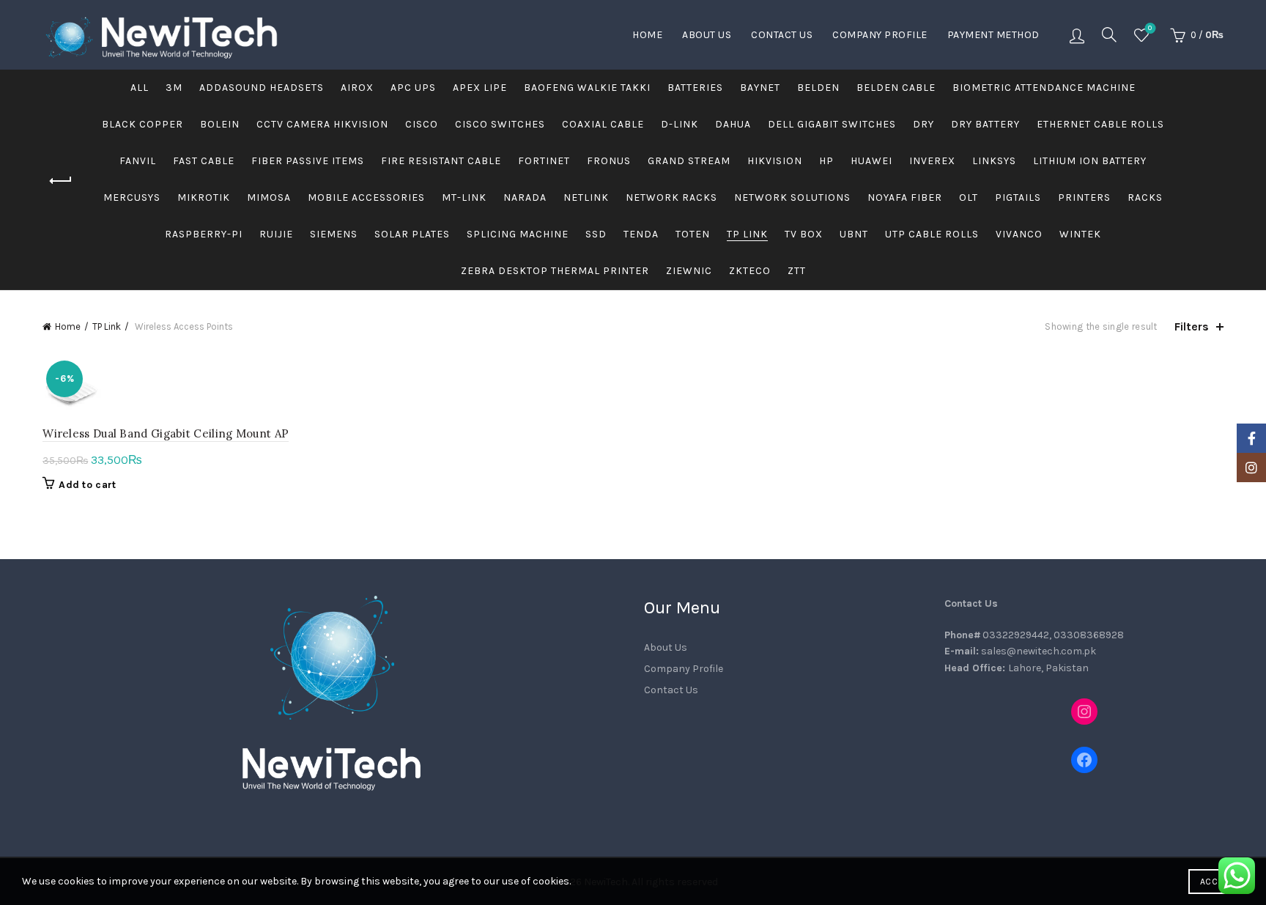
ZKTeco (750, 271)
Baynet (760, 87)
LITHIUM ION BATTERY (1090, 161)
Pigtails (1018, 197)
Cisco (421, 124)
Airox (357, 87)
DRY (923, 124)
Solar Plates (412, 234)
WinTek (1080, 234)
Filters (1191, 326)
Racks (1145, 197)
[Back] (60, 181)
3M (174, 87)
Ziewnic (689, 271)
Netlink (586, 197)
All (139, 87)
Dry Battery (985, 124)
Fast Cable (203, 161)
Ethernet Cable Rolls (1100, 124)
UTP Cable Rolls (932, 234)
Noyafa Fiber (904, 197)
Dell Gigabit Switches (832, 124)
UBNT (854, 234)
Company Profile (880, 35)
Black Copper (142, 124)
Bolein (220, 124)
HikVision (774, 161)
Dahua (733, 124)
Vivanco (1019, 234)
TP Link (747, 234)
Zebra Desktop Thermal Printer (555, 271)
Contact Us (781, 35)
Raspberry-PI (204, 234)
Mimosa (269, 197)
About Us (706, 35)
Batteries (695, 87)
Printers (1084, 197)
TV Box (804, 234)
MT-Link (464, 197)
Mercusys (131, 197)
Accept (1216, 881)
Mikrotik (203, 197)
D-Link (679, 124)
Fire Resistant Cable (441, 161)
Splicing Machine (518, 234)
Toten (692, 234)
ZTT (797, 271)
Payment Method (993, 35)
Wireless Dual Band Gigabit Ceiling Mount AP (165, 433)
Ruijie (276, 234)
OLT (968, 197)
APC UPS (413, 87)
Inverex (932, 161)
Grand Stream (689, 161)
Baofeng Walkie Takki (587, 87)
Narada (525, 197)
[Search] (1109, 34)
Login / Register (1077, 35)
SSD (596, 234)
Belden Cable (896, 87)
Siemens (334, 234)
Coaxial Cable (603, 124)
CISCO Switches (500, 124)
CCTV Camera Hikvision (322, 124)
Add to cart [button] (87, 485)
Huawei (871, 161)
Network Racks (671, 197)
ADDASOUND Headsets (261, 87)
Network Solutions (792, 197)
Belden (818, 87)
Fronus (609, 161)
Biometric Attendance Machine (1044, 87)
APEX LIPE (480, 87)
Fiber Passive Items (307, 161)
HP (826, 161)
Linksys (994, 161)
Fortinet (544, 161)
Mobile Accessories (366, 197)
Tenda (641, 234)
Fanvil (137, 161)
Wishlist (1150, 28)
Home (647, 35)
